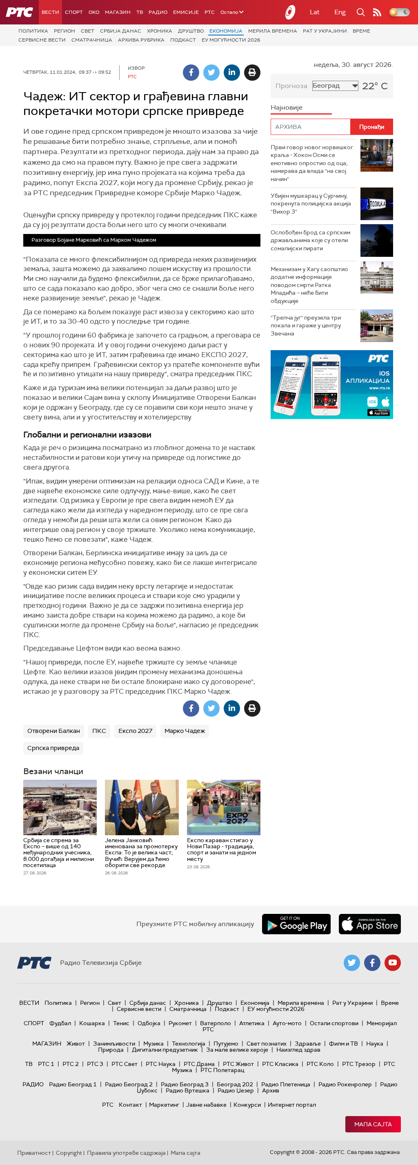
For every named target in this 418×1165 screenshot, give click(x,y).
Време (361, 31)
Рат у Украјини (325, 31)
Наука (374, 1043)
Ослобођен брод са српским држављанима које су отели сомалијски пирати (310, 240)
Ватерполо (215, 1023)
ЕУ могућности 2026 (231, 40)
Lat (315, 12)
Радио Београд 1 (73, 1084)
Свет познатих (267, 1043)
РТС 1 (46, 1064)
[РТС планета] (290, 12)
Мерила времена (272, 31)
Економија (225, 31)
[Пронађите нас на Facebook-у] (372, 963)
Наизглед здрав (298, 1049)
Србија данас (120, 31)
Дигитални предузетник (165, 1049)
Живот (76, 1043)
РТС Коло (320, 1064)
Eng (340, 12)
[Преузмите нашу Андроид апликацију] (296, 924)
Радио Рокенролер (345, 1084)
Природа (111, 1049)
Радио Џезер (236, 1090)
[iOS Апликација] (332, 384)
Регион (64, 31)
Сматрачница (91, 40)
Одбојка (149, 1023)
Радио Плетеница (285, 1084)
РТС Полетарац (222, 1070)
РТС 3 (95, 1064)
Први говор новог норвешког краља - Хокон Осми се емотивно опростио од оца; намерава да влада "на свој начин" (312, 163)
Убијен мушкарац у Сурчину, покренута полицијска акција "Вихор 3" (311, 203)
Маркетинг (164, 1104)
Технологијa (188, 1043)
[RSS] (377, 12)
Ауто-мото (287, 1023)
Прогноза (291, 86)
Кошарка (92, 1023)
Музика (153, 1043)
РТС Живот (238, 1064)
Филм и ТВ (343, 1043)
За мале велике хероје (237, 1049)
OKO (94, 12)
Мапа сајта (373, 1124)
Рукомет (180, 1023)
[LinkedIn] (232, 72)
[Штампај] (252, 72)
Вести (50, 12)
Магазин (118, 12)
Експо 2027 (135, 731)
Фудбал (60, 1023)
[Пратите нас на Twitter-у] (352, 963)
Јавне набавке (206, 1104)
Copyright (69, 1152)
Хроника (159, 31)
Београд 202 (235, 1084)
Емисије (186, 12)
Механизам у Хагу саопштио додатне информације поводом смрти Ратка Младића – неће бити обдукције (309, 284)
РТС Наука (161, 1064)
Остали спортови (334, 1023)
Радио (158, 12)
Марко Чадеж (185, 731)
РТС (210, 12)
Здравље (308, 1043)
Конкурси (247, 1104)
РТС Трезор (359, 1064)
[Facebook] (191, 72)
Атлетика (252, 1023)
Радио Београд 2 (129, 1084)
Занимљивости (114, 1043)
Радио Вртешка (187, 1090)
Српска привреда (53, 748)
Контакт (130, 1104)
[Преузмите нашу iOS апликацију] (370, 924)
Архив (270, 1090)
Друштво (191, 31)
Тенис (121, 1023)
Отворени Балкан (53, 731)
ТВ (139, 12)
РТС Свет (124, 1064)
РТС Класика (280, 1064)
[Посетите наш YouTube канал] (393, 963)
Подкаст (183, 40)
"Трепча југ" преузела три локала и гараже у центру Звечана (306, 325)
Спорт (74, 12)
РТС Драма (199, 1064)
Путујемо (225, 1043)
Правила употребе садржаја (126, 1152)
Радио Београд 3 (185, 1084)
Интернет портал (292, 1104)
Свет (87, 31)
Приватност (34, 1152)
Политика (33, 31)
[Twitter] (211, 72)
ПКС (99, 731)
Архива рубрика (141, 40)
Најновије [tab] (286, 107)
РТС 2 (70, 1064)
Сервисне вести (42, 40)
